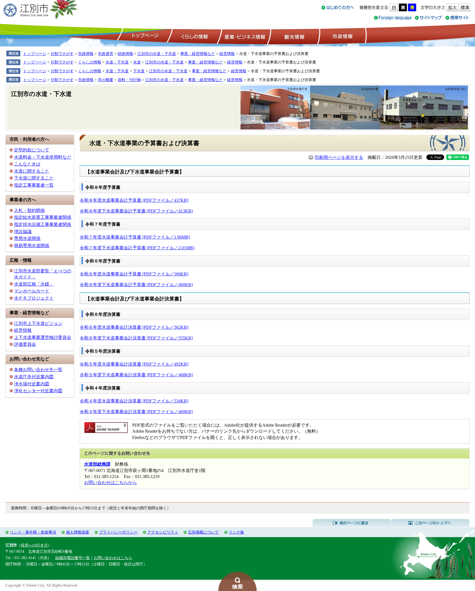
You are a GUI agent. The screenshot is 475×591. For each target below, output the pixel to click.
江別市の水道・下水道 (156, 53)
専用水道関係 (27, 238)
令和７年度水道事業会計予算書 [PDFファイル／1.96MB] (135, 237)
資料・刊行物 (129, 80)
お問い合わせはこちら (113, 558)
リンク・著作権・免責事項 (33, 532)
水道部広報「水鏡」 (34, 284)
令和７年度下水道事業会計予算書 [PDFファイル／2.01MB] (137, 247)
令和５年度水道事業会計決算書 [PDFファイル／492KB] (134, 364)
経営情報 (227, 53)
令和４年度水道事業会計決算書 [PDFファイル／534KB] (134, 401)
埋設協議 (23, 231)
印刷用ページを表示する (339, 157)
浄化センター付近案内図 (38, 390)
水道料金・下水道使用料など (42, 157)
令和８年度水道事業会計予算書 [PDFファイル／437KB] (134, 200)
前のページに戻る (352, 523)
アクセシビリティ (162, 532)
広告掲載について (203, 532)
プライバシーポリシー (118, 532)
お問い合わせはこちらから (110, 482)
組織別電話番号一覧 (72, 558)
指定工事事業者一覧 (34, 185)
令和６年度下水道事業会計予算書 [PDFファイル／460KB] (136, 284)
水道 (137, 62)
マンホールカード (31, 291)
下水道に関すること (34, 178)
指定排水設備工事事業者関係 (42, 224)
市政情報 (342, 36)
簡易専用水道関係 (31, 245)
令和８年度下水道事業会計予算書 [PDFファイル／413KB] (136, 211)
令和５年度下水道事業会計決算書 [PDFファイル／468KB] (136, 374)
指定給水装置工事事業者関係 (42, 217)
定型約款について (31, 150)
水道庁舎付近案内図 (34, 376)
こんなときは (27, 164)
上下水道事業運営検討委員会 (42, 337)
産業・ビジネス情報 (243, 36)
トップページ (144, 36)
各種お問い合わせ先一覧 (38, 369)
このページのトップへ (430, 523)
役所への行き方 (34, 545)
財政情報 (125, 53)
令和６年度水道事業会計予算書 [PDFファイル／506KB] (134, 274)
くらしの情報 (194, 36)
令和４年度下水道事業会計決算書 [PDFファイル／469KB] (136, 411)
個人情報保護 (77, 532)
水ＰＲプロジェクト (34, 298)
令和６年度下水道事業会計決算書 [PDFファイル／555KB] (136, 338)
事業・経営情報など (197, 53)
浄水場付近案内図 (31, 384)
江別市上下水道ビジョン (38, 323)
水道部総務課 (97, 464)
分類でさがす (62, 53)
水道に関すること (31, 171)
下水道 (139, 71)
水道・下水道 (117, 62)
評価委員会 (25, 344)
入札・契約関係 (29, 210)
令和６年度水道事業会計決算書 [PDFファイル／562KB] (134, 327)
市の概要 (105, 80)
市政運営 (105, 53)
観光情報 (293, 36)
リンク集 (236, 532)
